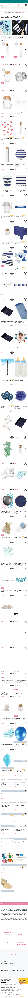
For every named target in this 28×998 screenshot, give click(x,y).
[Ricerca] (25, 8)
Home (2, 12)
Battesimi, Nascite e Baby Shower (11, 12)
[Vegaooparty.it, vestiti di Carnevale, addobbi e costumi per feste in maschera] (14, 4)
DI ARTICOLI (7, 948)
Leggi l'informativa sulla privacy (6, 992)
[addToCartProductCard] (12, 64)
